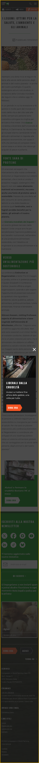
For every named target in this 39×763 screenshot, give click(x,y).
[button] (34, 349)
